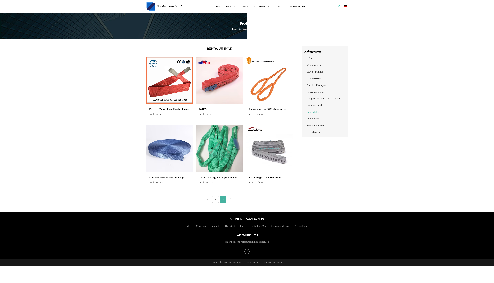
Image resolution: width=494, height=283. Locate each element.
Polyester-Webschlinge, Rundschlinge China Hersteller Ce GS (168, 109)
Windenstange (314, 65)
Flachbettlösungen (316, 85)
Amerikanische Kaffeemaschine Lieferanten (247, 242)
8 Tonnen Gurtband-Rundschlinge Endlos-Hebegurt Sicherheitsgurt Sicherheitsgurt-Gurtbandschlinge (166, 177)
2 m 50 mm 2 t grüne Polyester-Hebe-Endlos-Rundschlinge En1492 (218, 177)
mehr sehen (156, 114)
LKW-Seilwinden (315, 71)
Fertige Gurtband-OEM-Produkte (323, 98)
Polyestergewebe (315, 92)
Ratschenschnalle (315, 125)
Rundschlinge (314, 112)
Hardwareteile (314, 78)
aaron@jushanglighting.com (272, 262)
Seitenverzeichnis (280, 226)
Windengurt (313, 118)
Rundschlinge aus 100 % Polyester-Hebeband (266, 109)
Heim (217, 6)
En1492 (203, 109)
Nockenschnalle (315, 105)
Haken (310, 58)
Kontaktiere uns (296, 6)
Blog (278, 6)
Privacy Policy (301, 226)
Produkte (247, 6)
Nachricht (263, 6)
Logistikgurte (313, 132)
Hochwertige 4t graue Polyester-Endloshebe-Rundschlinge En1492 (266, 177)
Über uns (230, 6)
